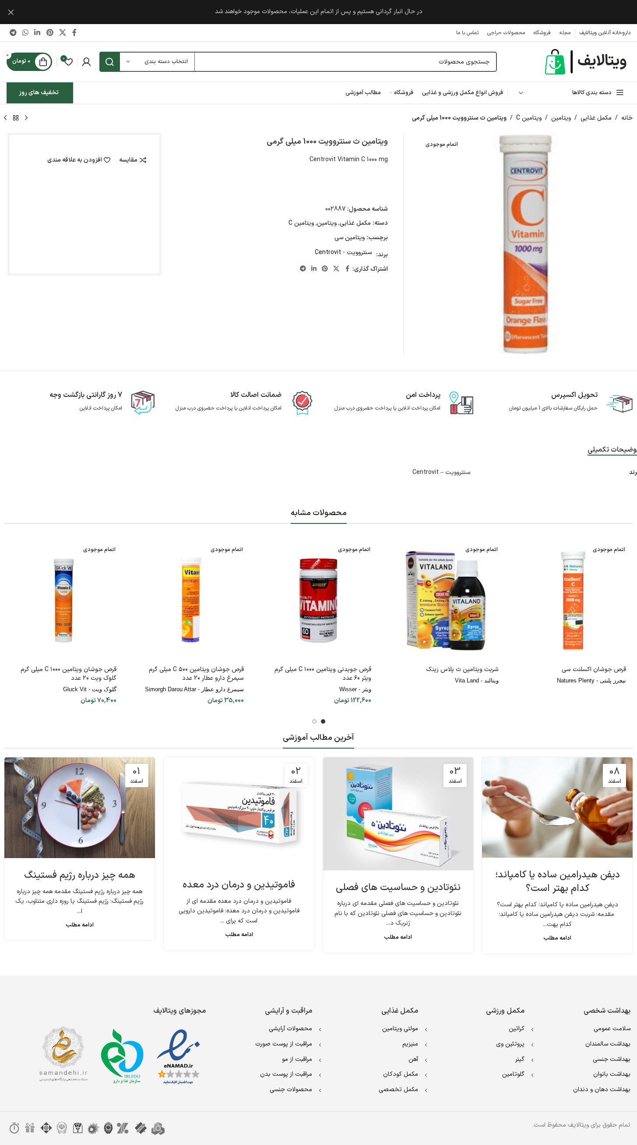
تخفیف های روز (39, 92)
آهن (413, 1059)
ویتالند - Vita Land (477, 680)
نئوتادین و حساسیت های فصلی (398, 887)
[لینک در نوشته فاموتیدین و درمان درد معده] (239, 812)
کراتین (516, 1028)
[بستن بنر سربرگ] (11, 12)
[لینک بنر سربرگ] (318, 12)
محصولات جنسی (291, 1089)
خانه (627, 118)
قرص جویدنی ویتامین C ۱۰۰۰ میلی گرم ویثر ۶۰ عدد (323, 674)
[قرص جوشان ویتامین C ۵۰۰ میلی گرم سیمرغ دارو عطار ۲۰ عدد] (191, 600)
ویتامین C (529, 118)
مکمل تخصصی (398, 1089)
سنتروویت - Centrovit (343, 252)
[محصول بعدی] (5, 118)
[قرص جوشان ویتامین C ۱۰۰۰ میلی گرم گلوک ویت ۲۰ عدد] (63, 600)
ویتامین (561, 118)
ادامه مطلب (557, 938)
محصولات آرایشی (290, 1028)
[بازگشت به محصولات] (16, 118)
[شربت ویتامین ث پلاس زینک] (446, 600)
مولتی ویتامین (400, 1028)
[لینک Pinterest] (49, 33)
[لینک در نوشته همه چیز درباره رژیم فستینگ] (79, 807)
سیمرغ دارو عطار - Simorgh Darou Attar (194, 689)
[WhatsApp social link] (25, 33)
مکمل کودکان (400, 1074)
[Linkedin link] (37, 33)
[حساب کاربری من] (86, 62)
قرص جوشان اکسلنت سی (594, 669)
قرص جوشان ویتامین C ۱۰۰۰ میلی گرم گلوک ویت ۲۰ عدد (68, 674)
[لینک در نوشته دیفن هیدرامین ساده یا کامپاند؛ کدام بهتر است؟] (557, 807)
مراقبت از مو (297, 1059)
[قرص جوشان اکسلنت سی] (573, 600)
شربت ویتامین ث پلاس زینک (462, 669)
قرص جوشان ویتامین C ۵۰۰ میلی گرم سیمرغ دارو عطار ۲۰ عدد (196, 674)
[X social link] (62, 33)
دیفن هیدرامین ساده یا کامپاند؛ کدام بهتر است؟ (557, 882)
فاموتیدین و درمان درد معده (239, 885)
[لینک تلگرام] (13, 33)
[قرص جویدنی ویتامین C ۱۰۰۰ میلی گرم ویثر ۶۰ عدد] (318, 600)
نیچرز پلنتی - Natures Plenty (591, 680)
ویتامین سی (349, 237)
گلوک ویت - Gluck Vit (89, 689)
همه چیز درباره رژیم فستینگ (79, 875)
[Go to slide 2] (314, 721)
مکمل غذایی (596, 118)
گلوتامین (513, 1074)
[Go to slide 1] (323, 721)
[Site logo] (586, 61)
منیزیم (410, 1044)
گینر (519, 1059)
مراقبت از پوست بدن (286, 1074)
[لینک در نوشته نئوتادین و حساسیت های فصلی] (398, 813)
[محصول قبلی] (26, 118)
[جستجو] (109, 62)
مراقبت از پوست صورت (283, 1044)
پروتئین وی (510, 1044)
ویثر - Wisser (355, 689)
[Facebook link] (74, 33)
